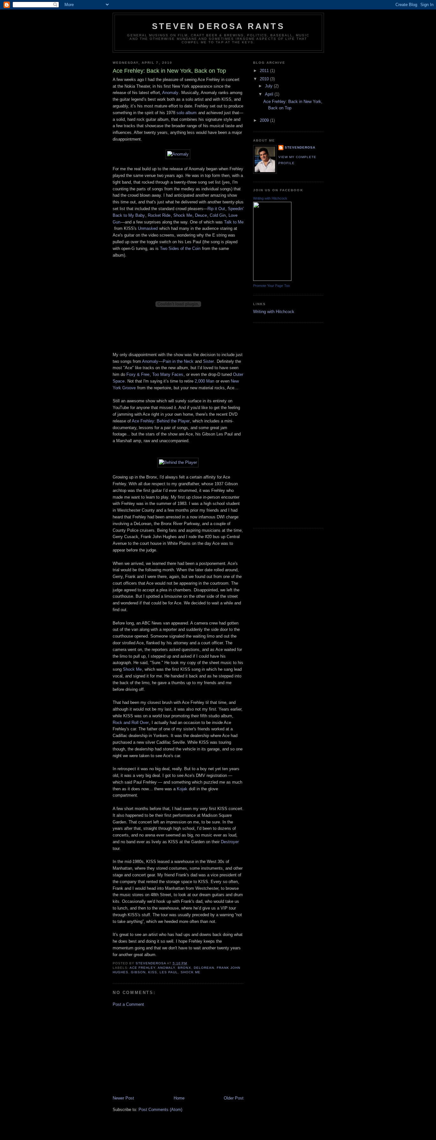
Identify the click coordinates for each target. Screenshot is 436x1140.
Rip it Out (216, 208)
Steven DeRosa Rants (218, 26)
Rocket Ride (159, 215)
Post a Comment (128, 1004)
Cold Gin (218, 215)
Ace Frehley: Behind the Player (161, 421)
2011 (265, 70)
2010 (265, 79)
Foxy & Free (137, 374)
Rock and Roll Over (131, 722)
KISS (152, 972)
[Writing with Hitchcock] (272, 279)
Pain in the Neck (178, 361)
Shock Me (182, 215)
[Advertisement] (160, 1051)
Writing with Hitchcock (270, 198)
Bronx (184, 967)
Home (179, 1098)
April (269, 94)
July (269, 86)
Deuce (201, 215)
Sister (208, 361)
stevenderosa (300, 147)
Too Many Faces (167, 374)
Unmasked (148, 228)
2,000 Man (204, 381)
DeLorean (204, 967)
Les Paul (169, 972)
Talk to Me (234, 222)
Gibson (138, 972)
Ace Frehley (142, 967)
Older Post (234, 1098)
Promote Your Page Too (271, 286)
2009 (265, 120)
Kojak (182, 788)
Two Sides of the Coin (180, 248)
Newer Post (123, 1098)
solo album (187, 112)
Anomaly (170, 92)
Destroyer (230, 841)
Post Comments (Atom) (160, 1109)
